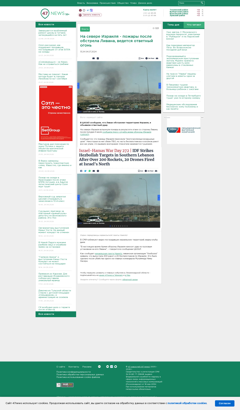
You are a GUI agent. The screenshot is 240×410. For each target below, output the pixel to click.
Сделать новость (91, 15)
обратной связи (130, 279)
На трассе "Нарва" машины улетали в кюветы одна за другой (181, 76)
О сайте (60, 367)
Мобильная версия (80, 10)
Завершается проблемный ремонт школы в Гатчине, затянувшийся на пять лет (52, 34)
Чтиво (133, 3)
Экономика (92, 3)
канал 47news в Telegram (111, 275)
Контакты (73, 367)
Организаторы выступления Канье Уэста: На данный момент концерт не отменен (53, 232)
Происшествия (108, 3)
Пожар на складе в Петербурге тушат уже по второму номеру (183, 97)
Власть (81, 3)
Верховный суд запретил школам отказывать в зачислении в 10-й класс (52, 200)
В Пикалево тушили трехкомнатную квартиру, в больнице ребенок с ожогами (182, 87)
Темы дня (173, 25)
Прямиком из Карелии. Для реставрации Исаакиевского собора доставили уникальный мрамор (54, 279)
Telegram (111, 366)
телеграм (87, 10)
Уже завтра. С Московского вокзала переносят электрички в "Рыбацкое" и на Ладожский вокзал (183, 35)
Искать (202, 3)
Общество (123, 3)
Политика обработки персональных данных (80, 374)
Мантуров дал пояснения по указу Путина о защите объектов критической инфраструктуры (53, 149)
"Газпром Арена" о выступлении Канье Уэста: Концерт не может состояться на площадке (52, 262)
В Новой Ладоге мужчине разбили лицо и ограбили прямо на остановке (52, 246)
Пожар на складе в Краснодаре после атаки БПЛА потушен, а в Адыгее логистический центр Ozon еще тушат (53, 184)
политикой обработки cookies (187, 403)
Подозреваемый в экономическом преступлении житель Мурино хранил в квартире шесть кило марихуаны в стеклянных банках (182, 61)
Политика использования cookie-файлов (78, 377)
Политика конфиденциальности (73, 372)
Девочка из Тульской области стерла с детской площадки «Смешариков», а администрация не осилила (54, 296)
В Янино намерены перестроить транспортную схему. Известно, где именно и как (54, 166)
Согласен (225, 403)
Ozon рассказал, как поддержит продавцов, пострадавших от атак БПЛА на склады (54, 50)
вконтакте (84, 10)
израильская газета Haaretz (108, 254)
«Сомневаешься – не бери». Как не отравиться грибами (53, 65)
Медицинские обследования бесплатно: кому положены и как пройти (182, 107)
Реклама (86, 367)
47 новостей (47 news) (139, 367)
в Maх (127, 275)
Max (115, 366)
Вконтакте (107, 366)
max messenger (91, 10)
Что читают (194, 25)
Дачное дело (145, 3)
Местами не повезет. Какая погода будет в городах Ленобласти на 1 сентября (53, 78)
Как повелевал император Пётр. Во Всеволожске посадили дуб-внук (180, 47)
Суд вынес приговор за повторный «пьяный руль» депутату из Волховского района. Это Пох (52, 216)
